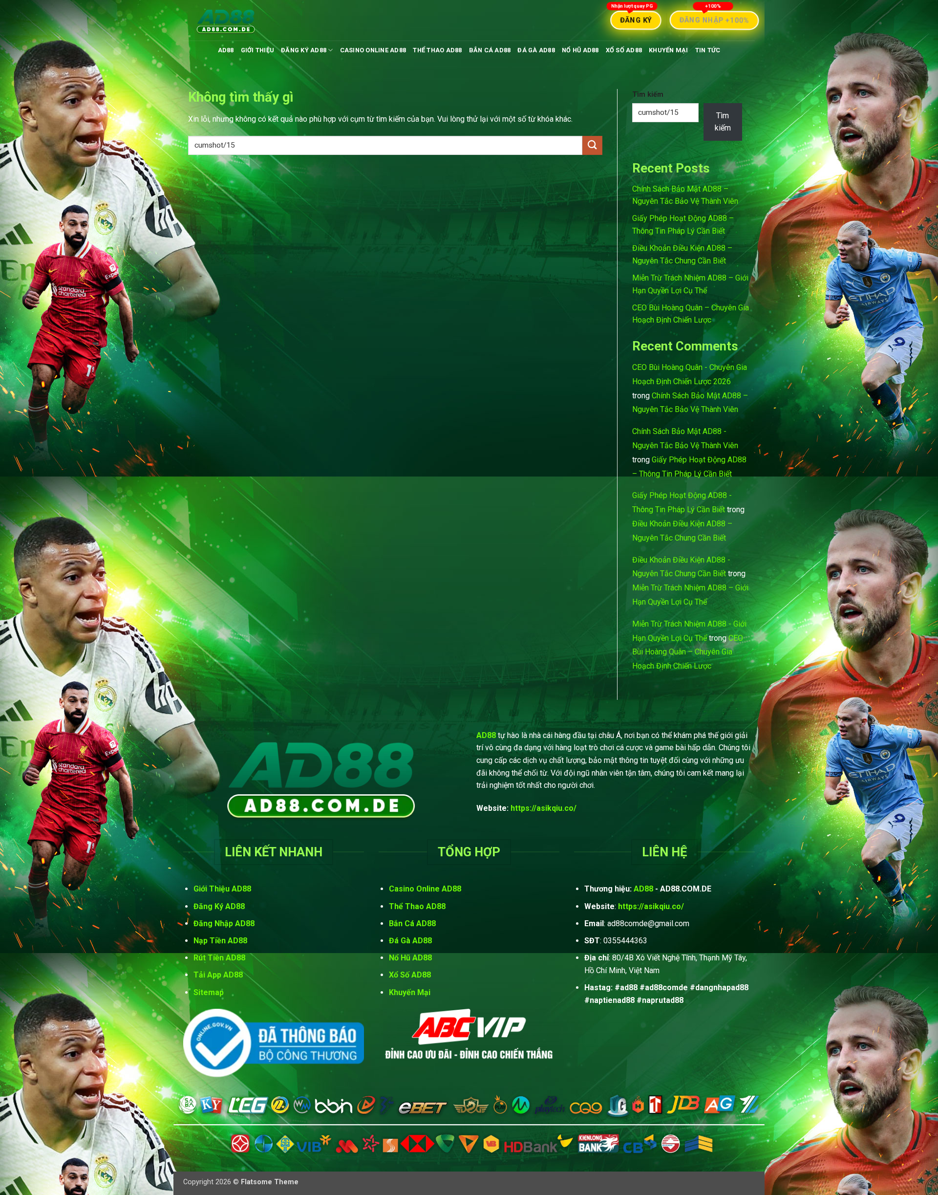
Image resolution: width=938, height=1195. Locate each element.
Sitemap (208, 992)
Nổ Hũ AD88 (580, 50)
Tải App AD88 (218, 974)
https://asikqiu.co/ (543, 808)
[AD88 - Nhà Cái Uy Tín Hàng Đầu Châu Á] (226, 20)
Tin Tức (708, 50)
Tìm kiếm (647, 94)
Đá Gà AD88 (536, 50)
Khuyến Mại (668, 50)
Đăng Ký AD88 (303, 50)
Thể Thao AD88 (437, 50)
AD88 (226, 50)
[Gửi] (592, 145)
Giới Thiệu (258, 50)
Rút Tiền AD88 (219, 957)
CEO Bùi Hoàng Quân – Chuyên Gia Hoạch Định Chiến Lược (687, 652)
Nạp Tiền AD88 (220, 940)
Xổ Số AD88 (624, 50)
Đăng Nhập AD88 (224, 923)
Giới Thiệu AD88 (222, 888)
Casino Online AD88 (373, 50)
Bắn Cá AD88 (490, 50)
